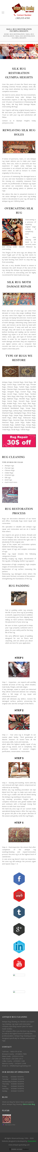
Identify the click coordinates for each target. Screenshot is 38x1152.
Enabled (25, 1149)
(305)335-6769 (23, 18)
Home (6, 34)
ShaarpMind (32, 1141)
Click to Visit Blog (29, 1104)
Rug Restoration (17, 34)
